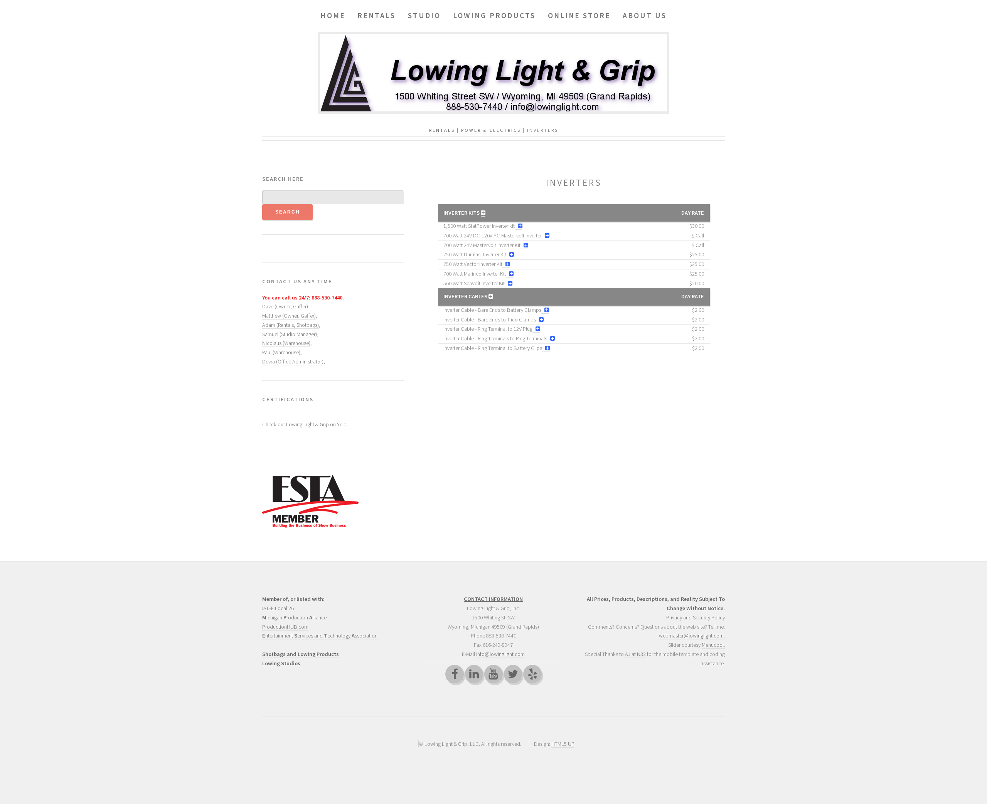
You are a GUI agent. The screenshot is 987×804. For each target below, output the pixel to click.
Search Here (283, 178)
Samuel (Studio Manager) (289, 334)
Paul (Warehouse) (281, 352)
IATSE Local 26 (278, 608)
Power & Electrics (491, 130)
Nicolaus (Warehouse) (286, 343)
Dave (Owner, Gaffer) (285, 306)
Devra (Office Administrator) (292, 361)
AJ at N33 (635, 654)
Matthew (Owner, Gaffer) (289, 315)
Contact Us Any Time (297, 281)
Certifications (287, 399)
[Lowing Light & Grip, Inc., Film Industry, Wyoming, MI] (291, 452)
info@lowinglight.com (500, 654)
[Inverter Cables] (490, 296)
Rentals (442, 130)
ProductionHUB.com (285, 626)
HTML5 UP (562, 743)
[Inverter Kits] (483, 213)
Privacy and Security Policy (695, 617)
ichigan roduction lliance (294, 617)
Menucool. (713, 644)
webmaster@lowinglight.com (691, 635)
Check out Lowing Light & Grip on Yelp (304, 424)
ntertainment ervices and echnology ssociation (319, 635)
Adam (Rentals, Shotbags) (290, 324)
